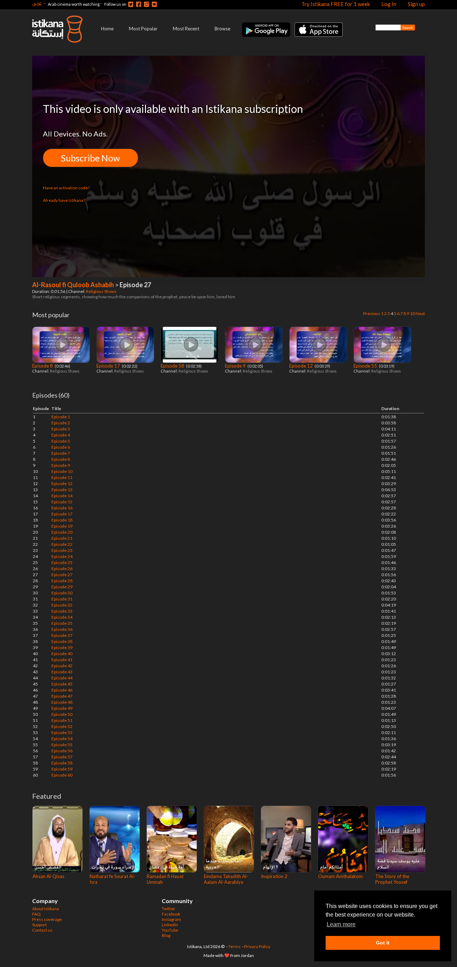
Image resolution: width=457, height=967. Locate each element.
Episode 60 (61, 775)
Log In (388, 4)
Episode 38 (61, 641)
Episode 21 (61, 538)
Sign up (416, 4)
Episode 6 (60, 447)
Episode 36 (61, 629)
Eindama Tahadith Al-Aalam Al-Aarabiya (226, 879)
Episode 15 (61, 501)
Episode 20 (61, 532)
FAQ (36, 914)
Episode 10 (61, 471)
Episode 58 (173, 366)
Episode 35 (61, 623)
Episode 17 (108, 366)
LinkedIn (170, 924)
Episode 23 (61, 550)
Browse (222, 28)
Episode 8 (43, 366)
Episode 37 (61, 635)
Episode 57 (61, 756)
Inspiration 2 (274, 876)
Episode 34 (61, 617)
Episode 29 (61, 586)
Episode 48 (61, 702)
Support (39, 924)
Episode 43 (61, 671)
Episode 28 (61, 580)
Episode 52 (61, 726)
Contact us (42, 930)
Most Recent (186, 28)
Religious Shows (101, 291)
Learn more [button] (341, 924)
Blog (166, 935)
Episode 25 (61, 562)
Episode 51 (61, 720)
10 (412, 313)
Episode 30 (61, 592)
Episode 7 (60, 453)
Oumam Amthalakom (340, 876)
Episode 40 (61, 653)
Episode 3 (60, 429)
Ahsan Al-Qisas (48, 876)
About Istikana (45, 908)
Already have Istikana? (64, 200)
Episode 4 (60, 435)
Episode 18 (61, 520)
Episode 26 (61, 568)
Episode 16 (61, 507)
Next (420, 313)
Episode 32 (61, 605)
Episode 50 (61, 714)
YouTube (170, 930)
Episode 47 (61, 696)
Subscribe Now (90, 158)
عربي (36, 3)
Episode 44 (61, 678)
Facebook (171, 914)
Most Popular (143, 28)
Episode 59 (61, 769)
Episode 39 (61, 647)
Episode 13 (61, 489)
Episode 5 (60, 441)
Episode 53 (61, 732)
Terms (234, 946)
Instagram (171, 919)
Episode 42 (61, 665)
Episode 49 (61, 708)
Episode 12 (301, 366)
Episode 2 (60, 422)
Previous (371, 313)
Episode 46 (61, 690)
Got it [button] (383, 943)
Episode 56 (61, 750)
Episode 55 (365, 366)
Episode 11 (61, 477)
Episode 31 (61, 599)
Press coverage (47, 919)
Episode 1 (60, 416)
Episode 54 (61, 738)
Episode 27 (61, 574)
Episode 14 (61, 495)
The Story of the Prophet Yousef (392, 879)
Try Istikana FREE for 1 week (335, 4)
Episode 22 (61, 544)
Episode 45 (61, 684)
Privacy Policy (257, 946)
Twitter (168, 908)
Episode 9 (236, 366)
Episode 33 (61, 611)
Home (107, 28)
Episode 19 (61, 526)
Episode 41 (61, 659)
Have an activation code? (66, 187)
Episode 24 (61, 556)
